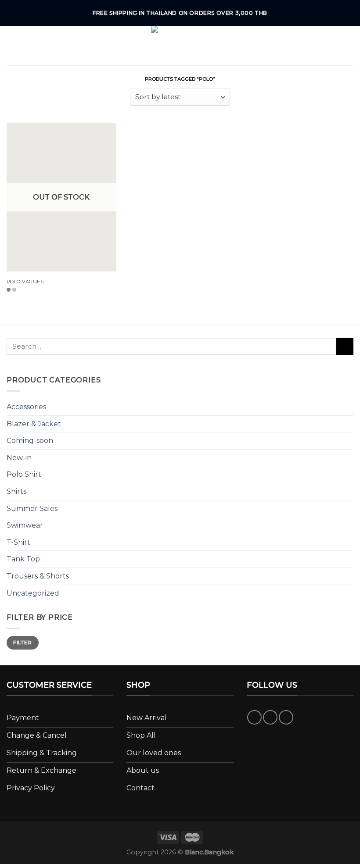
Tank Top (23, 559)
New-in (19, 457)
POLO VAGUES (25, 281)
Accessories (26, 407)
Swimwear (25, 525)
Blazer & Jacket (34, 424)
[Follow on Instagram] (270, 717)
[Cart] (349, 45)
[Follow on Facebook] (254, 717)
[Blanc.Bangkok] (180, 45)
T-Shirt (18, 542)
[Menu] (12, 45)
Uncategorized (33, 593)
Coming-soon (30, 440)
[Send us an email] (286, 717)
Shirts (16, 491)
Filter (22, 642)
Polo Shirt (24, 474)
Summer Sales (32, 508)
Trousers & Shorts (38, 576)
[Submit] (344, 346)
